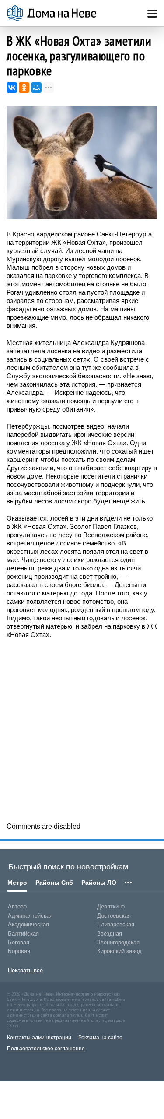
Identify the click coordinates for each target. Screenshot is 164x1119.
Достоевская (114, 915)
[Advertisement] (82, 729)
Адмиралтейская (30, 915)
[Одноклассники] (24, 87)
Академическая (28, 924)
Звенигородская (118, 942)
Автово (17, 906)
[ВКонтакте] (12, 87)
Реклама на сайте (100, 1038)
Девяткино (111, 906)
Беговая (18, 942)
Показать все (25, 970)
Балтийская (23, 933)
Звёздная (109, 933)
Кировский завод (119, 951)
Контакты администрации (39, 1038)
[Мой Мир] (36, 87)
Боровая (19, 951)
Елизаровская (115, 924)
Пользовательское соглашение (46, 1048)
